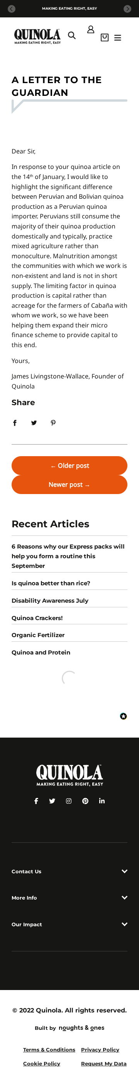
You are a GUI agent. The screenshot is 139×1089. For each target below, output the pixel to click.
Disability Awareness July (50, 600)
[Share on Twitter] (34, 422)
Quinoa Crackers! (37, 618)
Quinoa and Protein (41, 652)
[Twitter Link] (52, 801)
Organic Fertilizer (38, 635)
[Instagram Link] (69, 801)
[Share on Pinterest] (53, 422)
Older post (73, 465)
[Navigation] (118, 36)
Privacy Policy (100, 1049)
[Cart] (104, 36)
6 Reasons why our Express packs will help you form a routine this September (68, 556)
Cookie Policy (41, 1063)
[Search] (71, 36)
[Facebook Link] (36, 801)
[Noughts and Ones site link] (80, 1029)
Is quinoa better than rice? (51, 583)
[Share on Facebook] (15, 422)
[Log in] (90, 28)
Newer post (66, 484)
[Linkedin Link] (102, 801)
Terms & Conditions (49, 1049)
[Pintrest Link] (85, 801)
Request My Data (104, 1063)
